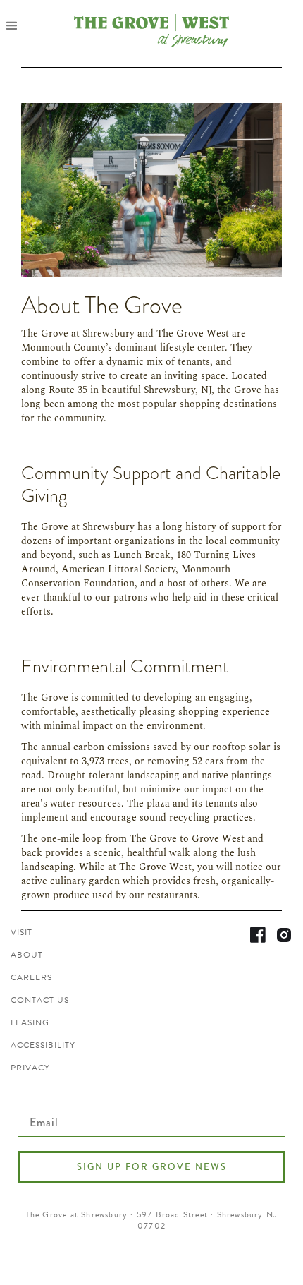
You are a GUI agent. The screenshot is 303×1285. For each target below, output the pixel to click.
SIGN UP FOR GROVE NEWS (152, 1167)
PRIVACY (30, 1067)
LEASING (30, 1022)
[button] (17, 25)
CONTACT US (40, 1000)
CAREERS (31, 977)
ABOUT (27, 954)
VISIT (21, 932)
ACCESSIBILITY (43, 1045)
